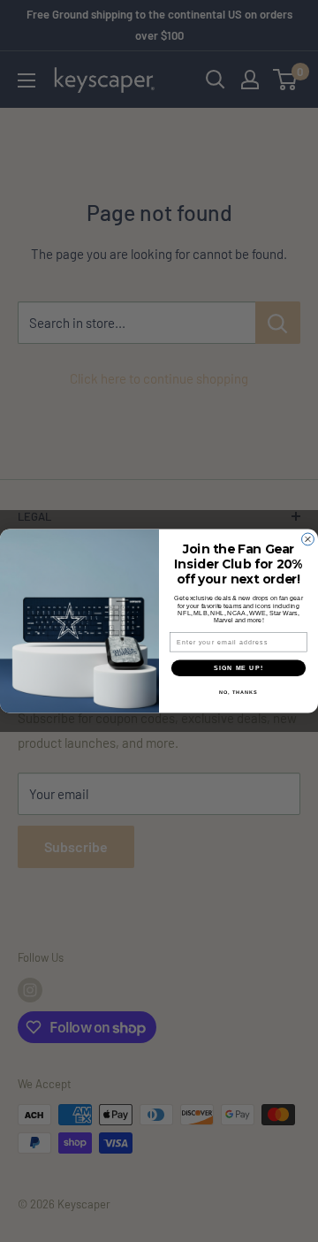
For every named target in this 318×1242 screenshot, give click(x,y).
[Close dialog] (308, 539)
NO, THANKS (238, 692)
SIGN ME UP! (238, 668)
